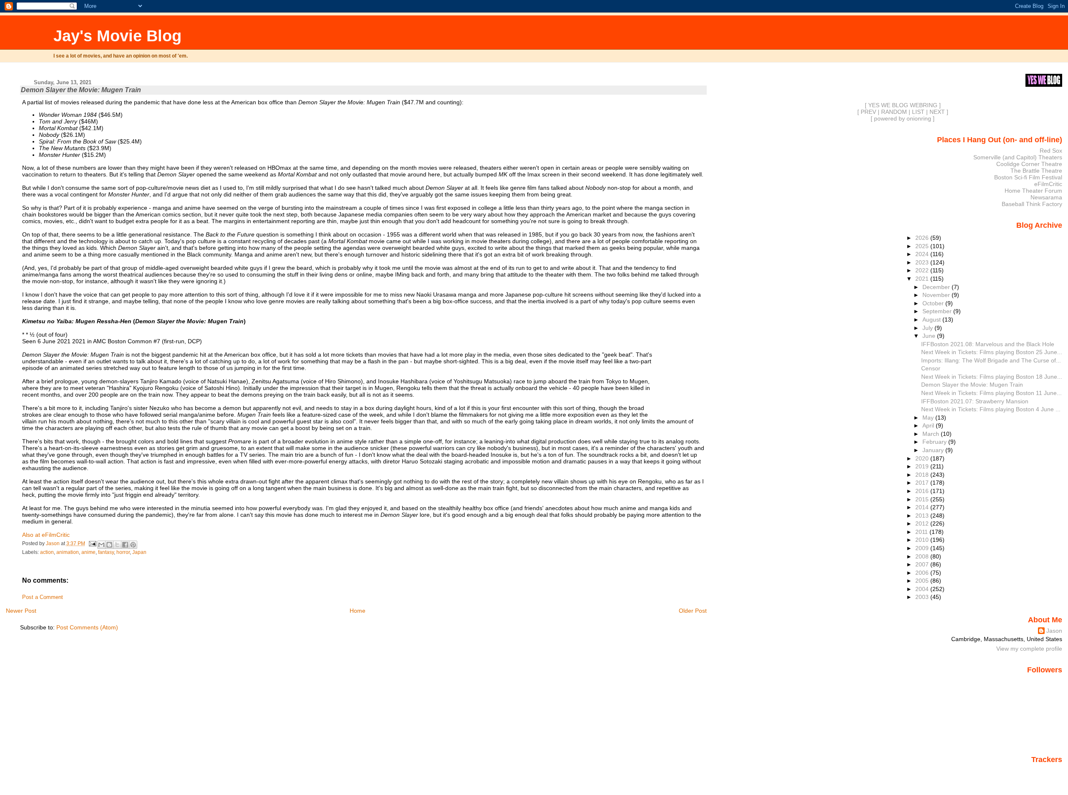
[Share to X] (117, 545)
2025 (922, 246)
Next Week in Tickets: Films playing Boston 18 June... (991, 376)
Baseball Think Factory (1032, 204)
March (931, 433)
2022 (922, 270)
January (933, 450)
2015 (922, 499)
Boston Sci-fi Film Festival (1028, 177)
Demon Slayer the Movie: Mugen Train (972, 384)
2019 (922, 466)
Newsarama (1046, 197)
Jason (1054, 630)
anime (88, 552)
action (47, 552)
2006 (922, 572)
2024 (922, 254)
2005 (922, 580)
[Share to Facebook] (125, 545)
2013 (922, 515)
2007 (922, 564)
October (933, 303)
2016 (922, 491)
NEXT (937, 111)
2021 (922, 278)
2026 (922, 237)
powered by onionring (902, 118)
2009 (922, 548)
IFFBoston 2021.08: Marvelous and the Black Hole (987, 344)
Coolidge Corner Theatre (1029, 164)
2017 (922, 482)
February (935, 441)
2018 (922, 474)
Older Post (693, 610)
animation (67, 552)
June (929, 335)
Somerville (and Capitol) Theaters (1017, 157)
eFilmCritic (1048, 184)
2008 (922, 556)
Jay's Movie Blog (117, 36)
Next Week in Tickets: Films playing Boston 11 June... (991, 393)
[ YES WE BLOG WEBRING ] (903, 105)
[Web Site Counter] (1047, 771)
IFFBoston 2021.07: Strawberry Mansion (974, 401)
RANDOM (894, 111)
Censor (930, 368)
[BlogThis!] (109, 545)
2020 (922, 458)
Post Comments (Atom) (87, 627)
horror (123, 552)
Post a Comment (42, 597)
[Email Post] (92, 543)
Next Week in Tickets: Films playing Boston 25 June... (991, 352)
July (928, 328)
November (937, 295)
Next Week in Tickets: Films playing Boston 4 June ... (990, 409)
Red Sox (1051, 150)
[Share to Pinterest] (133, 545)
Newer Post (21, 610)
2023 (922, 262)
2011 (922, 531)
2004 (922, 589)
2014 (922, 507)
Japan (139, 552)
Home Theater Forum (1033, 190)
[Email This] (101, 545)
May (928, 417)
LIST (918, 111)
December (937, 287)
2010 (922, 539)
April (929, 425)
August (932, 319)
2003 (922, 597)
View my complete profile (1029, 648)
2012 (922, 523)
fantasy (106, 552)
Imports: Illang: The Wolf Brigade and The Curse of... (991, 360)
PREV (868, 111)
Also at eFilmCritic (46, 534)
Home (357, 610)
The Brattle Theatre (1036, 170)
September (937, 311)
